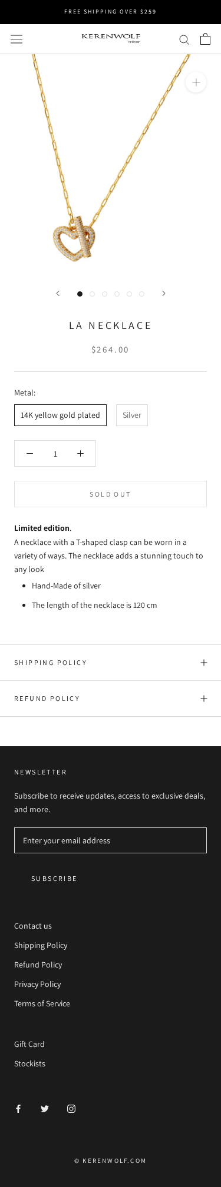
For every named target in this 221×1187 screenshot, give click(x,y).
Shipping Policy (50, 662)
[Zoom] (196, 82)
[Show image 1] (80, 294)
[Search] (184, 39)
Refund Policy (47, 698)
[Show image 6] (141, 294)
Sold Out (110, 494)
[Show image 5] (129, 294)
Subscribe (54, 878)
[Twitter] (45, 1108)
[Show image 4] (117, 294)
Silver (132, 415)
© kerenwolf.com (110, 1160)
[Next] (164, 293)
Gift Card (29, 1044)
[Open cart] (205, 39)
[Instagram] (71, 1108)
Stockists (29, 1063)
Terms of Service (42, 1003)
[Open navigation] (16, 39)
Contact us (33, 925)
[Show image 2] (92, 294)
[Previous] (58, 293)
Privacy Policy (37, 984)
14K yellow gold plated (60, 415)
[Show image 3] (104, 294)
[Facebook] (18, 1108)
